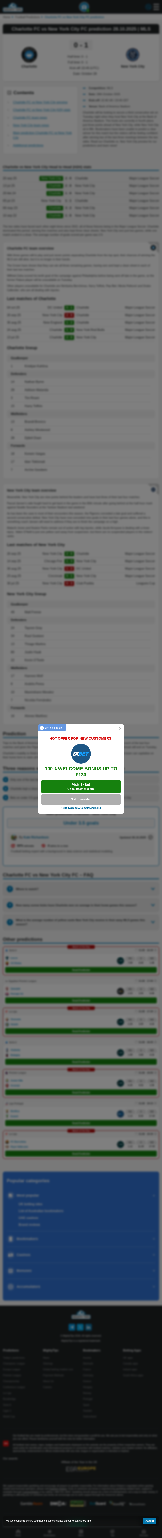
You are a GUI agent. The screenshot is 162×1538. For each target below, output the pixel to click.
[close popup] (120, 728)
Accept (149, 1520)
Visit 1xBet (81, 786)
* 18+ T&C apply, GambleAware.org (81, 808)
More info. (85, 1520)
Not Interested (81, 799)
